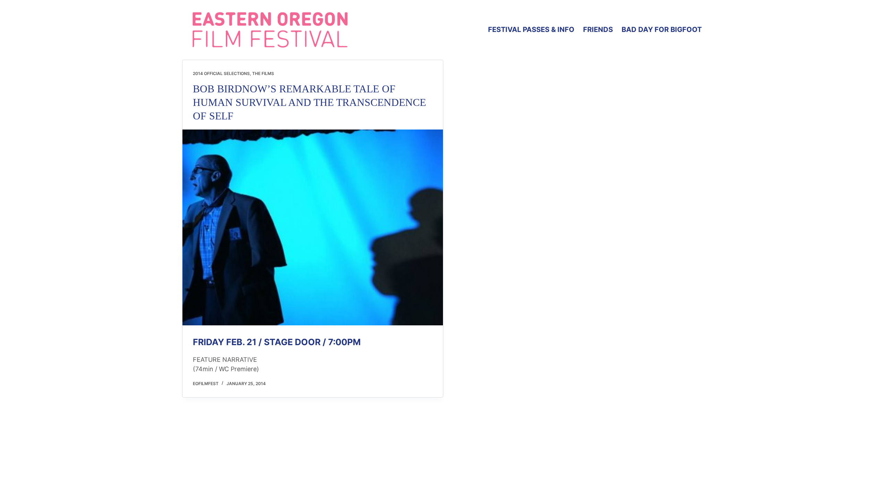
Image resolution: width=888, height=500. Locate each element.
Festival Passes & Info (531, 29)
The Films (263, 73)
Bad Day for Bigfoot (662, 29)
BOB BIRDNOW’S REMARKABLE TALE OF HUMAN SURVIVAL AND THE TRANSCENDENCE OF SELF (309, 102)
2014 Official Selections (221, 73)
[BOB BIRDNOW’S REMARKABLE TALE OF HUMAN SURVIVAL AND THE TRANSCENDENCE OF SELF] (312, 227)
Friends (598, 29)
